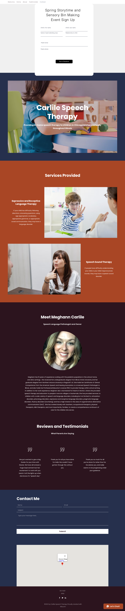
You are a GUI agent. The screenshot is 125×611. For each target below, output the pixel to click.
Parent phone (44, 49)
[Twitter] (62, 598)
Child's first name (46, 27)
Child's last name (70, 27)
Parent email (44, 42)
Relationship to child (71, 33)
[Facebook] (60, 598)
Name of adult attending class (49, 33)
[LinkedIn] (65, 598)
